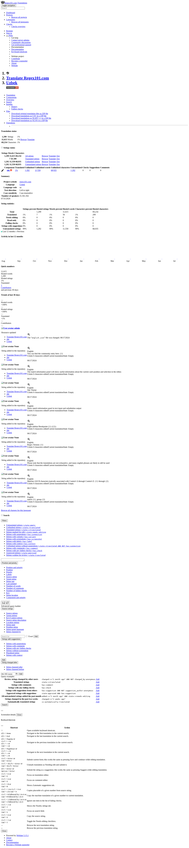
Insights (9, 104)
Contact (9, 840)
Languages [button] (10, 19)
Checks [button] (9, 24)
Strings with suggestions (16, 644)
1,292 (27, 170)
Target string (11, 579)
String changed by (13, 632)
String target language (15, 629)
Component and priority (16, 597)
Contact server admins (20, 40)
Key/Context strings (14, 618)
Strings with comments (15, 646)
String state (10, 625)
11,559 (37, 170)
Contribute (15, 59)
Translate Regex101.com (27, 78)
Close (19, 715)
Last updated (11, 584)
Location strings (12, 622)
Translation (10, 95)
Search (9, 102)
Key (8, 593)
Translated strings (32, 159)
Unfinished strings (32, 162)
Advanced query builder (11, 606)
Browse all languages (20, 22)
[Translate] (2, 171)
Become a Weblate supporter (17, 845)
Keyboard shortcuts (19, 52)
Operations (10, 123)
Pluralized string (12, 653)
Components (11, 97)
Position (9, 570)
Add (36, 636)
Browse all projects (19, 17)
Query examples (7, 676)
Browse (23, 139)
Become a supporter (19, 61)
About (13, 63)
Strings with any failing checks (18, 648)
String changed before (15, 669)
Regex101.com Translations (15, 3)
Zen (58, 156)
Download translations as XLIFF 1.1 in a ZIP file (31, 118)
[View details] (28, 335)
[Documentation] (2, 148)
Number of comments (15, 588)
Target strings (11, 615)
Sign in (9, 33)
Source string (11, 577)
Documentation (17, 49)
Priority (9, 572)
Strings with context (14, 655)
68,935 (54, 170)
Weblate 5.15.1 (22, 835)
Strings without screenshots (17, 650)
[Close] (2, 710)
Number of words (13, 586)
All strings (29, 156)
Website (14, 65)
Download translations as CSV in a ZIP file (28, 116)
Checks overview (18, 26)
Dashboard (10, 13)
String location (12, 595)
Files (8, 111)
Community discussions (21, 42)
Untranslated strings (33, 164)
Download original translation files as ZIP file (29, 113)
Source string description (16, 620)
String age (10, 581)
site (8, 170)
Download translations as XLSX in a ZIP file (29, 120)
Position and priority (14, 567)
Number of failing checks (16, 591)
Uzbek (11, 82)
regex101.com (25, 182)
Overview (10, 100)
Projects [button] (9, 15)
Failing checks (17, 109)
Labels (9, 574)
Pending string (12, 627)
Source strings (12, 613)
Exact (31, 636)
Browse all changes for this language (16, 510)
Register (9, 31)
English (30, 351)
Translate (31, 139)
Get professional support (21, 45)
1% (16, 170)
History (14, 107)
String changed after (14, 667)
